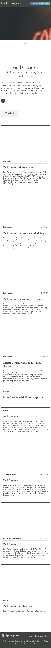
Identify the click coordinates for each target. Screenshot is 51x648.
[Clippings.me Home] (10, 636)
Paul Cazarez (10, 416)
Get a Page (39, 636)
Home (30, 636)
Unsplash (31, 644)
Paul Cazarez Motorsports (18, 167)
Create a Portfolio (40, 3)
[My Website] (3, 101)
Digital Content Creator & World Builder (22, 364)
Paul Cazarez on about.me (17, 606)
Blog (47, 636)
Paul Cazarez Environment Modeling (23, 233)
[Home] (11, 3)
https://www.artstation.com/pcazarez (24, 397)
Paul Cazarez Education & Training (23, 299)
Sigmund (21, 644)
